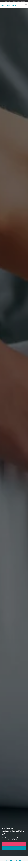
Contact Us (14, 848)
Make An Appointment (14, 844)
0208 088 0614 (8, 1)
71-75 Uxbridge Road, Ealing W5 (19, 1)
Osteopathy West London (8, 5)
